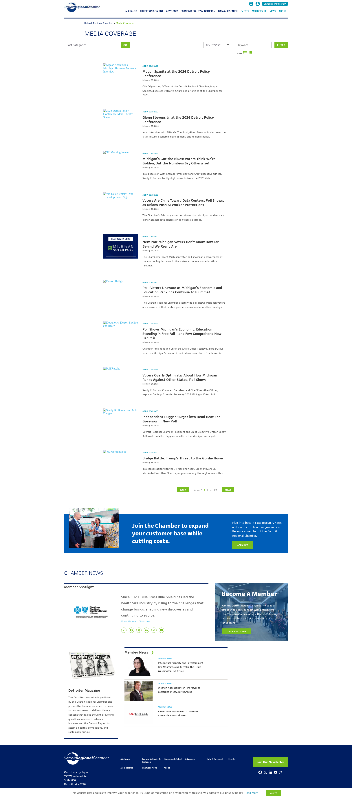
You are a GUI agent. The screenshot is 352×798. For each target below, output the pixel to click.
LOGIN (258, 15)
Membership (259, 11)
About (282, 11)
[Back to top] (343, 746)
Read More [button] (251, 793)
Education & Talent (151, 11)
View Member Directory (135, 621)
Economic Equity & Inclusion (198, 11)
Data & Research (228, 11)
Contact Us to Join (236, 631)
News (273, 11)
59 (215, 489)
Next (228, 489)
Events (245, 11)
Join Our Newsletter (270, 762)
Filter (281, 45)
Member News (165, 658)
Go (125, 45)
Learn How (242, 544)
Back (183, 489)
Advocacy (172, 11)
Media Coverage (150, 66)
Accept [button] (273, 793)
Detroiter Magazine (84, 690)
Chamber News (149, 767)
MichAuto (131, 11)
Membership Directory (275, 4)
